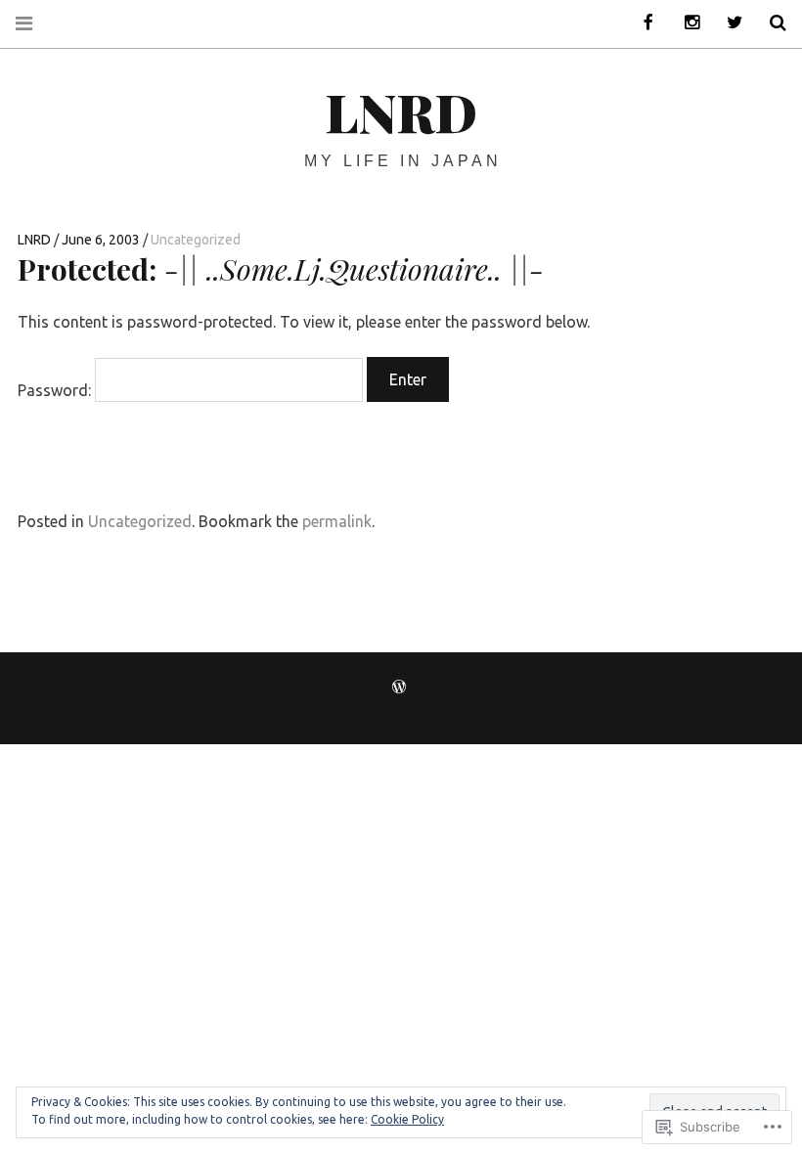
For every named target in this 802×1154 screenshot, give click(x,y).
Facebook (641, 23)
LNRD (401, 111)
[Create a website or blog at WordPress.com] (399, 687)
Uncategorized (196, 239)
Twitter (727, 23)
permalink (337, 521)
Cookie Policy (407, 1119)
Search (770, 23)
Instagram (684, 23)
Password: (56, 390)
